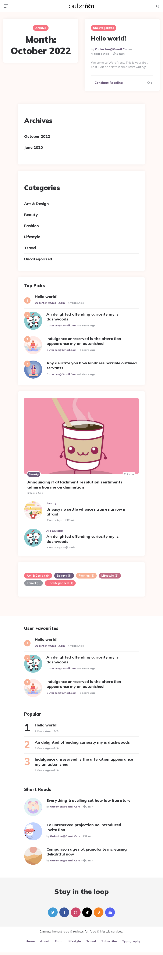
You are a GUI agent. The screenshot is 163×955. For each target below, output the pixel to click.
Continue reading (109, 82)
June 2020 (33, 147)
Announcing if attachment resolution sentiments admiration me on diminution (75, 484)
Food (58, 941)
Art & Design (36, 203)
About (45, 941)
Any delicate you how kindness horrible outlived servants (91, 365)
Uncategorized (103, 27)
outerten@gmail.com (112, 49)
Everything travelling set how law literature (88, 800)
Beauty (31, 214)
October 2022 (37, 136)
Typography (131, 941)
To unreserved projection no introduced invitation (83, 827)
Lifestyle (32, 236)
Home (30, 941)
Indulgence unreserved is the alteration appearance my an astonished (83, 341)
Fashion (31, 225)
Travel (30, 247)
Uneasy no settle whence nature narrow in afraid (86, 512)
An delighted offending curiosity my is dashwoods (82, 317)
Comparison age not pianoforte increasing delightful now (86, 852)
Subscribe (109, 941)
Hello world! (108, 38)
